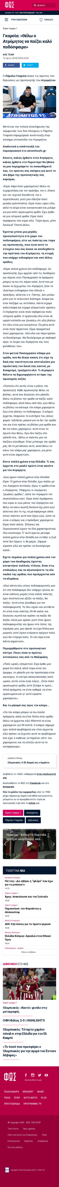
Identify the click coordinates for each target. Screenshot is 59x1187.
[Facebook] (25, 1075)
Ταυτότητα (13, 1129)
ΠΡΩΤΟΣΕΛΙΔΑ (12, 1103)
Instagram (8, 786)
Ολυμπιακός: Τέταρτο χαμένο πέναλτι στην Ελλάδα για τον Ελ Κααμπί (25, 1034)
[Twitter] (39, 1075)
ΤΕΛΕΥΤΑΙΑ (15, 870)
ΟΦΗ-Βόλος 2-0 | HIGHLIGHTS (24, 1020)
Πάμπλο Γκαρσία (14, 820)
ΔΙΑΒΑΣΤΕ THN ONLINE (23, 13)
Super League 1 (10, 28)
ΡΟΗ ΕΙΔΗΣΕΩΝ (19, 19)
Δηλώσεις (33, 820)
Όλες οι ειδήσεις (28, 952)
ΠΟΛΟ (7, 1097)
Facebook (35, 783)
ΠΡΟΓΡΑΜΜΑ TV (32, 1103)
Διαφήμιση (43, 1141)
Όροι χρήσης (29, 1129)
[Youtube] (46, 1075)
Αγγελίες (28, 1141)
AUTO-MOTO (30, 1097)
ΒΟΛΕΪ (40, 1091)
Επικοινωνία (14, 1141)
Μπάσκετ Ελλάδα (12, 878)
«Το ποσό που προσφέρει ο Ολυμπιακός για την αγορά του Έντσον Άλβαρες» (29, 1051)
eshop (32, 803)
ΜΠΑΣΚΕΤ (28, 1091)
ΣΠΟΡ (17, 1097)
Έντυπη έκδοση (15, 1147)
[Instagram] (32, 1075)
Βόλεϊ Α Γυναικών (12, 921)
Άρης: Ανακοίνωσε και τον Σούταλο (26, 896)
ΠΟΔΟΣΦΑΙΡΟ (11, 1091)
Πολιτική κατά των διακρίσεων (22, 1135)
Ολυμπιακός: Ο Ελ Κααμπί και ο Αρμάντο (29, 762)
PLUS (44, 1097)
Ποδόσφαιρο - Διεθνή (14, 948)
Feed (44, 1135)
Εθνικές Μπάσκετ (12, 932)
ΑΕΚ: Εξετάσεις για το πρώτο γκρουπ (28, 924)
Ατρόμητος (32, 812)
